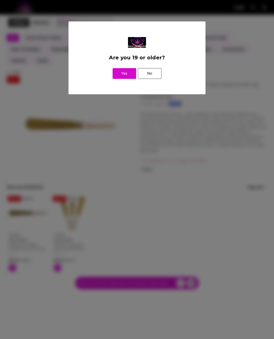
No (149, 73)
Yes (124, 73)
